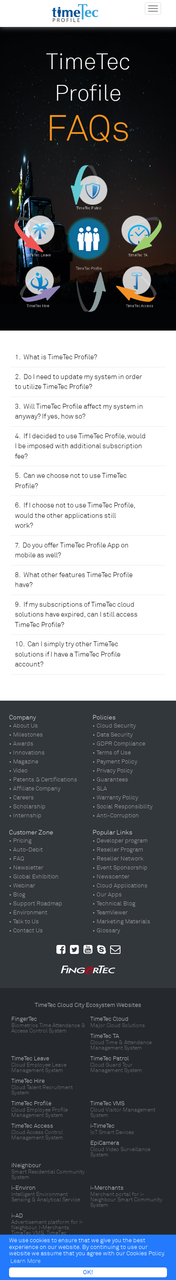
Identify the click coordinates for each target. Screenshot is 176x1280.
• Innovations (27, 752)
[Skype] (101, 949)
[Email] (115, 949)
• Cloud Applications (120, 885)
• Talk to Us (24, 921)
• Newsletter (26, 867)
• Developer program (120, 840)
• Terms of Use (112, 752)
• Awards (21, 743)
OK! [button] (88, 1272)
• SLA (100, 788)
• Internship (25, 815)
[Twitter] (74, 949)
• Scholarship (27, 806)
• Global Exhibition (34, 876)
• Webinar (22, 885)
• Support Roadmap (35, 903)
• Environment (28, 912)
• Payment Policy (115, 761)
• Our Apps (107, 894)
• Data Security (113, 734)
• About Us (23, 725)
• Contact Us (26, 930)
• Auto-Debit (26, 849)
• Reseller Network (118, 858)
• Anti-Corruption (116, 815)
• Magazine (23, 761)
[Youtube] (88, 949)
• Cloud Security (114, 725)
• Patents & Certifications (43, 779)
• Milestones (26, 734)
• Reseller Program (118, 849)
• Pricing (20, 840)
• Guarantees (110, 779)
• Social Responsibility (123, 806)
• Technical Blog (114, 903)
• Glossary (106, 930)
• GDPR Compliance (119, 743)
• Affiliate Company (34, 788)
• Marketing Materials (121, 921)
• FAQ (16, 858)
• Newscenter (111, 876)
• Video (18, 770)
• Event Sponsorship (120, 867)
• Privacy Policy (113, 770)
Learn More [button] (25, 1261)
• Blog (17, 894)
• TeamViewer (110, 912)
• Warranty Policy (115, 797)
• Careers (21, 797)
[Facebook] (60, 949)
